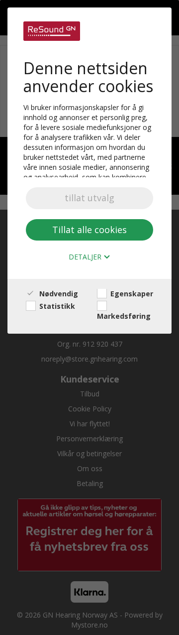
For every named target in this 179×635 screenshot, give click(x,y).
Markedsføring (124, 316)
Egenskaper (130, 293)
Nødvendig (57, 293)
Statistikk (56, 306)
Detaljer (86, 257)
